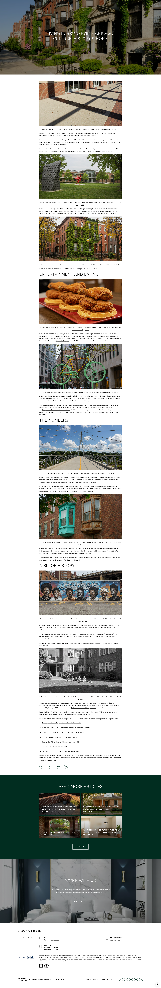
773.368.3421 (115, 940)
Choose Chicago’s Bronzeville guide (55, 747)
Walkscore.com (105, 477)
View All (80, 847)
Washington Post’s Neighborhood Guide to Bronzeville (61, 723)
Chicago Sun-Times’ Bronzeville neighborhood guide (61, 742)
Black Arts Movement (54, 712)
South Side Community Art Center (69, 398)
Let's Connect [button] (80, 901)
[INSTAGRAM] (126, 979)
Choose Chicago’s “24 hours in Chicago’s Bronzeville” (61, 751)
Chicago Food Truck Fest (82, 405)
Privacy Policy (106, 979)
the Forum (94, 712)
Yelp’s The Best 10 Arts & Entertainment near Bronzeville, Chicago (66, 727)
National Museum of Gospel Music (83, 708)
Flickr (117, 129)
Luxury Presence (62, 979)
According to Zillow (46, 557)
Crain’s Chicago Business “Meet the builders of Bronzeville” (63, 732)
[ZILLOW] (141, 979)
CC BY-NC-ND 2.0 (107, 129)
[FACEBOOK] (121, 979)
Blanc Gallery (92, 398)
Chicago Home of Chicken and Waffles (99, 336)
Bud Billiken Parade (104, 405)
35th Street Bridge (49, 482)
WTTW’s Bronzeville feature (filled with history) (59, 737)
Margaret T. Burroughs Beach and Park (56, 410)
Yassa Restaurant (62, 341)
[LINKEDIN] (131, 979)
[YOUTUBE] (136, 979)
